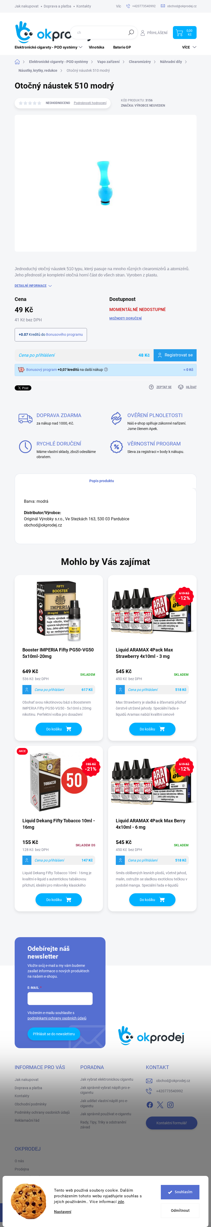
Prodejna (22, 1169)
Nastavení (62, 1212)
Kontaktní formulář (171, 1123)
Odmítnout (180, 1210)
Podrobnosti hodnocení (90, 103)
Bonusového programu (64, 334)
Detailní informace (31, 286)
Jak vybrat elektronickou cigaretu (106, 1079)
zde (121, 1201)
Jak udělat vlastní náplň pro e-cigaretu (104, 1103)
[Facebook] (150, 1104)
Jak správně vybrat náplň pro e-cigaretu (105, 1090)
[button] (58, 693)
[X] (160, 1104)
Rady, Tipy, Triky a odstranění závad (103, 1124)
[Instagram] (170, 1104)
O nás (19, 1161)
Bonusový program (41, 370)
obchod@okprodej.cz (173, 1081)
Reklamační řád (27, 1120)
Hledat (131, 32)
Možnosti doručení (125, 318)
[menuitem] (49, 47)
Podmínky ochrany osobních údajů (42, 1112)
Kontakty (83, 6)
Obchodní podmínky (31, 1104)
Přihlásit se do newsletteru (54, 1034)
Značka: (143, 105)
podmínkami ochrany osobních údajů (57, 1018)
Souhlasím (183, 1192)
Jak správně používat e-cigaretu (105, 1114)
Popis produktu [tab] (101, 481)
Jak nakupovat (27, 6)
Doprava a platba (57, 6)
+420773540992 (169, 1091)
